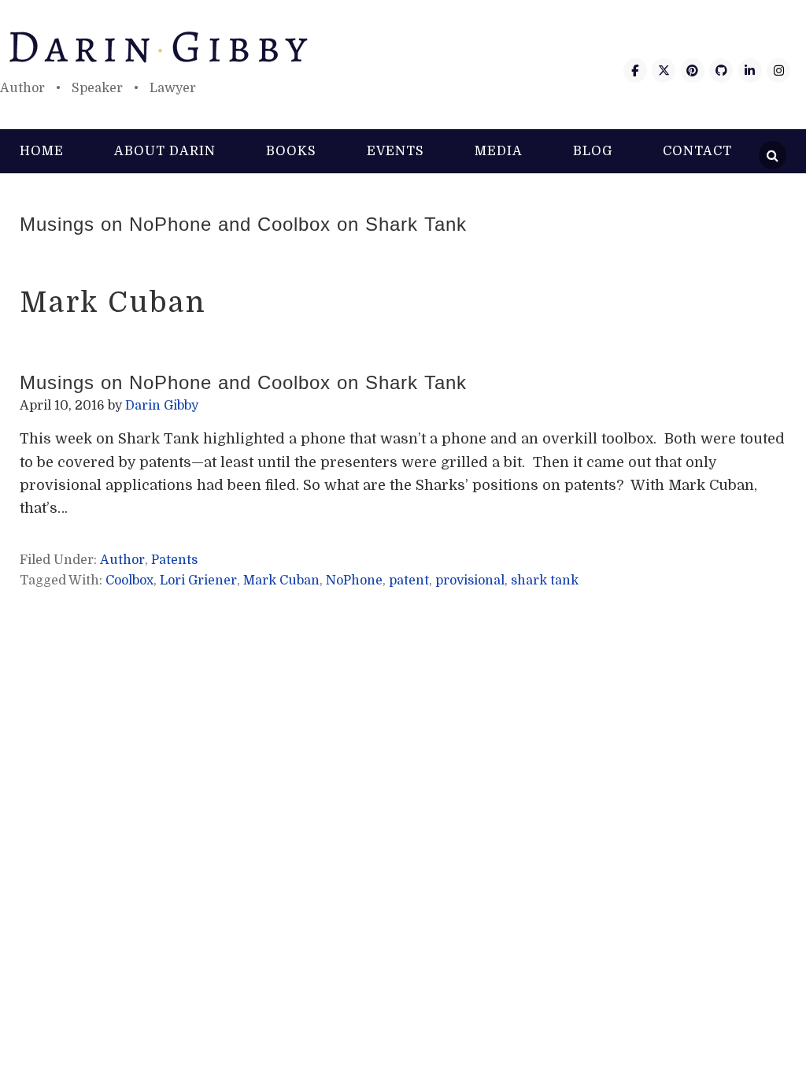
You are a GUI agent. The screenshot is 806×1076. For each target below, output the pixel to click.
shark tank (545, 580)
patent (409, 580)
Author (122, 560)
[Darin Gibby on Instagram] (778, 70)
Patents (174, 560)
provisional (470, 580)
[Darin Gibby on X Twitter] (663, 70)
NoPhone (354, 580)
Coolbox (129, 580)
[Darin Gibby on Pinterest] (692, 70)
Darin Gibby (403, 47)
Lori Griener (198, 580)
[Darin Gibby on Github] (721, 70)
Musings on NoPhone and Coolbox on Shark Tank (243, 224)
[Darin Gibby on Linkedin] (750, 70)
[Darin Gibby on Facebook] (635, 70)
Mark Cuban (281, 580)
